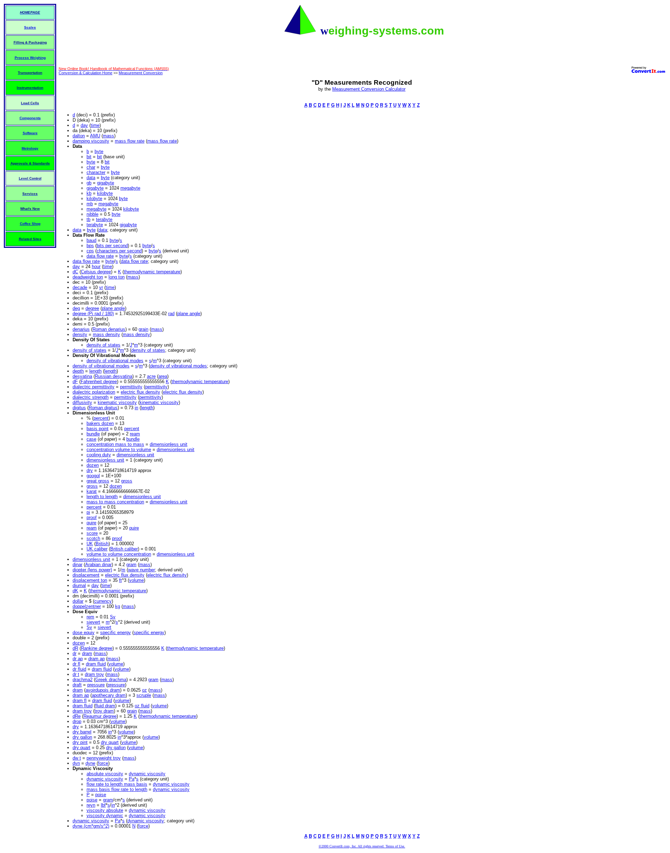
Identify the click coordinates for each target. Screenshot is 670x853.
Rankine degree (96, 648)
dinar (77, 564)
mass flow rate (129, 141)
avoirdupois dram (102, 690)
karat (92, 491)
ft (120, 580)
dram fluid (96, 664)
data (91, 177)
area (162, 376)
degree (92, 308)
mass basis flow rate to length (117, 789)
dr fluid (79, 669)
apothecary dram (109, 695)
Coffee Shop (30, 224)
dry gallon (82, 737)
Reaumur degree (100, 716)
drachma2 (82, 679)
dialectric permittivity (93, 386)
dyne (90, 763)
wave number (141, 569)
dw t (77, 758)
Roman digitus (103, 407)
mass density (106, 334)
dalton (79, 135)
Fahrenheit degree (99, 381)
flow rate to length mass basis (117, 784)
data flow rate (100, 256)
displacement (86, 575)
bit (89, 156)
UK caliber (97, 548)
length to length (102, 496)
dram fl (80, 700)
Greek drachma (110, 679)
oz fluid (142, 705)
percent (101, 418)
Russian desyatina (113, 376)
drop (77, 721)
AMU (95, 135)
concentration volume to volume (119, 449)
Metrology (30, 148)
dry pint (80, 742)
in (136, 407)
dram (87, 653)
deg (76, 308)
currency (103, 601)
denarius (81, 329)
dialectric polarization (94, 392)
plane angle (113, 308)
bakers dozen (100, 423)
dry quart (110, 742)
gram (131, 564)
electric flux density (140, 392)
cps (90, 250)
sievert (93, 622)
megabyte (130, 188)
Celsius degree (96, 271)
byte (99, 151)
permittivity (131, 386)
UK (90, 543)
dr (74, 653)
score (92, 533)
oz (144, 690)
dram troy (94, 674)
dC (75, 271)
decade (80, 287)
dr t (76, 674)
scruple (143, 695)
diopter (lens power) (92, 569)
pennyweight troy (104, 758)
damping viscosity (91, 141)
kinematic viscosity (117, 402)
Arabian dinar (98, 564)
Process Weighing (30, 58)
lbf (103, 805)
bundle (93, 433)
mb (90, 203)
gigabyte (105, 182)
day (84, 125)
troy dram (104, 711)
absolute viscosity (105, 773)
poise (100, 794)
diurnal (79, 585)
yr (101, 287)
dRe (77, 716)
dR (75, 648)
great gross (98, 480)
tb (88, 219)
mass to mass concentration (115, 501)
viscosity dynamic (105, 815)
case (91, 439)
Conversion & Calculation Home (85, 73)
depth (78, 371)
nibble (92, 214)
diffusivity (82, 402)
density (80, 334)
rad (171, 313)
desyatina (82, 376)
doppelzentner (87, 606)
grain (143, 329)
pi (88, 512)
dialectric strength (91, 397)
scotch (93, 538)
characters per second (119, 250)
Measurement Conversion (141, 73)
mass (108, 135)
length (95, 371)
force (103, 763)
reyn (91, 805)
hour (96, 266)
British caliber (124, 548)
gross (126, 480)
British (102, 543)
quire (91, 522)
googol (93, 475)
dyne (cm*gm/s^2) (91, 826)
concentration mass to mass (115, 444)
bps (90, 245)
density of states (103, 345)
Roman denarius (108, 329)
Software (30, 133)
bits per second (112, 245)
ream (135, 433)
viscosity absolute (105, 810)
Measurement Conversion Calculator (368, 89)
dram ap (96, 658)
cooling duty (99, 454)
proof (92, 517)
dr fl (76, 664)
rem (90, 616)
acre (151, 376)
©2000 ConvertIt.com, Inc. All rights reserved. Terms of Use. (362, 846)
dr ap (78, 658)
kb (89, 193)
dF (75, 381)
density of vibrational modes (115, 360)
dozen (93, 465)
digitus (79, 407)
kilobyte (105, 193)
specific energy (115, 632)
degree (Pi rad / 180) (93, 313)
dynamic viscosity (147, 773)
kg (117, 606)
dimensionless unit (168, 444)
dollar (78, 601)
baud (91, 240)
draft (77, 684)
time (95, 125)
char (91, 167)
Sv (113, 616)
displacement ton (90, 580)
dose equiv (84, 632)
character (96, 172)
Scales (30, 27)
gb (89, 182)
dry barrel (82, 731)
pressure (96, 684)
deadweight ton (88, 277)
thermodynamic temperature (152, 271)
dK (75, 590)
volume (136, 580)
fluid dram (105, 705)
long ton (117, 277)
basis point (98, 428)
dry (90, 470)
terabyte (104, 219)
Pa (131, 779)
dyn (76, 763)
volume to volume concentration (119, 554)
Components (30, 118)
